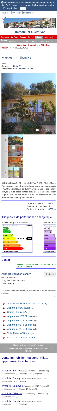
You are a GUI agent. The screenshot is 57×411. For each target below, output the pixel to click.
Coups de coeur (46, 41)
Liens (31, 345)
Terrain (34, 41)
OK (23, 8)
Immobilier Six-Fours (12, 370)
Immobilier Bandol (10, 401)
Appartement (14, 41)
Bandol (30, 37)
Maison (25, 41)
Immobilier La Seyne (12, 386)
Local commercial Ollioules (21, 337)
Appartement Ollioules (18, 308)
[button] (7, 125)
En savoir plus (10, 8)
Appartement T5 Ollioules (20, 329)
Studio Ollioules (15, 312)
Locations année (30, 13)
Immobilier (16, 13)
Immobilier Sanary (10, 378)
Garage (22, 389)
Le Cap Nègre (34, 374)
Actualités (5, 13)
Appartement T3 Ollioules (20, 320)
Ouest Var (5, 37)
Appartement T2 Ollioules (20, 316)
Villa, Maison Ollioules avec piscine (25, 303)
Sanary (23, 37)
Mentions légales (20, 345)
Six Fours (14, 37)
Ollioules (38, 37)
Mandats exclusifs (8, 44)
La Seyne (48, 37)
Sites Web (39, 345)
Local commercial (8, 374)
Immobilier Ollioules (11, 393)
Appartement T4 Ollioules (20, 325)
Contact (4, 40)
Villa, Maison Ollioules (19, 333)
